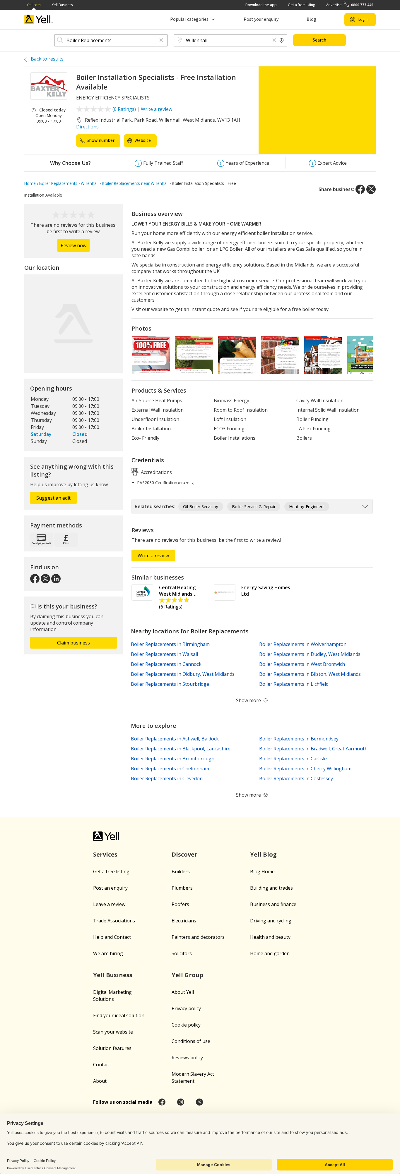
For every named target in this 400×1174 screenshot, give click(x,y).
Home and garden (270, 953)
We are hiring (108, 953)
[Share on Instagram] (180, 1102)
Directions (87, 126)
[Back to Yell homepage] (39, 19)
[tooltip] (281, 40)
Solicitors (182, 953)
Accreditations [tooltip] (156, 472)
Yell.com (34, 5)
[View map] (73, 323)
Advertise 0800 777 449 (349, 5)
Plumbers (182, 888)
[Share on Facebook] (360, 189)
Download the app (261, 5)
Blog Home (262, 871)
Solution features (112, 1048)
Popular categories (189, 19)
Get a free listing (301, 5)
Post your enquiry (261, 19)
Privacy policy (186, 1008)
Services (105, 854)
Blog (311, 19)
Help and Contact (112, 937)
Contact (101, 1064)
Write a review (156, 109)
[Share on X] (371, 189)
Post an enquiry (110, 888)
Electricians (184, 920)
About (100, 1081)
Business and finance (273, 904)
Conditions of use (191, 1041)
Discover (184, 854)
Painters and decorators (198, 937)
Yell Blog (263, 854)
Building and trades (271, 888)
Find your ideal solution (118, 1015)
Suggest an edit (53, 498)
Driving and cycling (270, 920)
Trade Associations (114, 920)
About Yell (183, 992)
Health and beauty (270, 937)
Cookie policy (186, 1025)
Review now (73, 245)
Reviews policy (187, 1057)
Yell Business (62, 5)
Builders (181, 871)
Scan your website (113, 1032)
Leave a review (109, 904)
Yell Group (187, 975)
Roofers (180, 904)
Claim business (73, 643)
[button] (161, 40)
